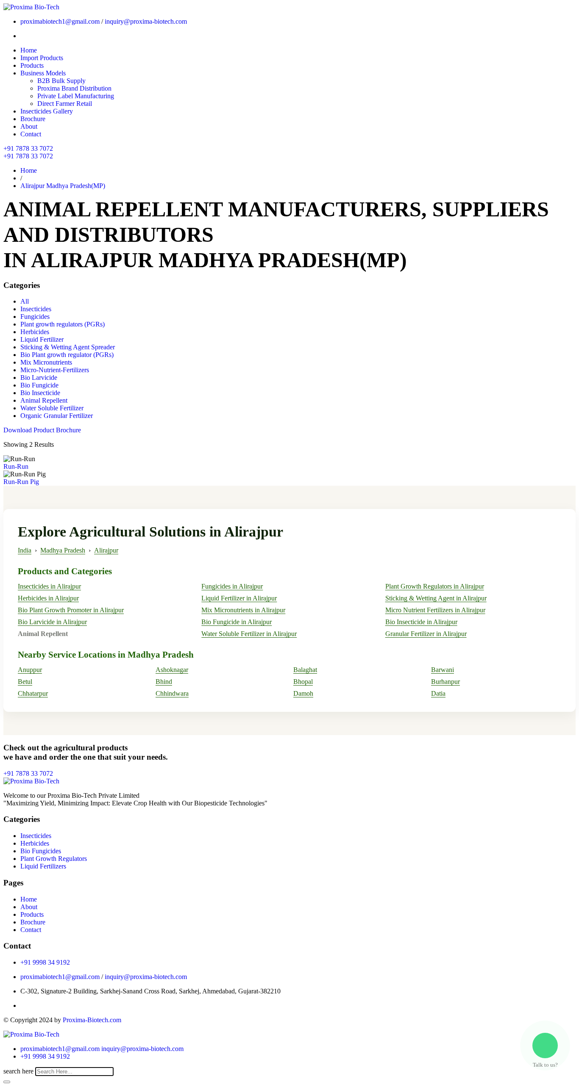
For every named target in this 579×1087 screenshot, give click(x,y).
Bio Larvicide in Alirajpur (52, 621)
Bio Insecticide (40, 392)
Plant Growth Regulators (53, 858)
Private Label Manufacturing (75, 96)
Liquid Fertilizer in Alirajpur (239, 598)
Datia (438, 693)
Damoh (303, 693)
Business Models (43, 73)
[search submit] (6, 1082)
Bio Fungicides (40, 851)
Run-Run (15, 466)
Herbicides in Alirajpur (48, 598)
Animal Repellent (43, 400)
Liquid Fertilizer (42, 339)
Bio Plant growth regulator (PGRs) (67, 354)
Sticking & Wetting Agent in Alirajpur (436, 598)
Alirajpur (106, 550)
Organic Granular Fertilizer (56, 415)
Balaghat (305, 669)
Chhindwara (172, 693)
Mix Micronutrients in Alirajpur (243, 610)
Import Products (41, 57)
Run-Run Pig (21, 481)
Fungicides (35, 316)
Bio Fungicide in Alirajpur (236, 621)
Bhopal (303, 681)
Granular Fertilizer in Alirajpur (426, 633)
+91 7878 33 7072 (28, 148)
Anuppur (30, 669)
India (24, 550)
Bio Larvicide (38, 377)
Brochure (32, 118)
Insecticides (35, 309)
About (28, 126)
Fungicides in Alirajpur (232, 586)
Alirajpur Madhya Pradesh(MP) (62, 185)
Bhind (164, 681)
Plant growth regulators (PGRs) (62, 324)
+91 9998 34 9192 (45, 962)
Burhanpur (445, 681)
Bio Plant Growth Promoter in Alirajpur (71, 610)
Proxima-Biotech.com (92, 1019)
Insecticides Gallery (46, 111)
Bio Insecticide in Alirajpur (421, 621)
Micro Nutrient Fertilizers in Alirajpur (435, 610)
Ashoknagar (172, 669)
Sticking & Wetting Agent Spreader (67, 347)
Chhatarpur (33, 693)
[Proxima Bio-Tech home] (31, 1034)
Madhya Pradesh (62, 550)
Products (32, 65)
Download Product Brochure (42, 430)
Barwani (442, 669)
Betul (25, 681)
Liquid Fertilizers (43, 866)
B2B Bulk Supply (61, 80)
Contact (30, 134)
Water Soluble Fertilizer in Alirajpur (249, 633)
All (24, 301)
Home (28, 50)
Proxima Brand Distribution (74, 88)
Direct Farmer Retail (64, 103)
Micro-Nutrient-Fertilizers (54, 369)
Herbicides (34, 331)
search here (18, 1071)
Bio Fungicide (39, 385)
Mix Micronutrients (46, 362)
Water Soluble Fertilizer (52, 408)
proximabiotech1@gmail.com (60, 21)
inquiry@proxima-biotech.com (146, 21)
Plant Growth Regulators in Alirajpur (434, 586)
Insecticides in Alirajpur (49, 586)
